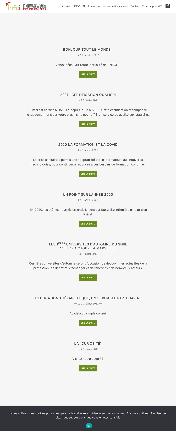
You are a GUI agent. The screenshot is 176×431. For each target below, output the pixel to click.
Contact (135, 6)
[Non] (171, 418)
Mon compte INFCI (152, 6)
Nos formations (91, 6)
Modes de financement (115, 6)
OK (89, 425)
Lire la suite (88, 74)
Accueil (66, 6)
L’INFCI (77, 6)
